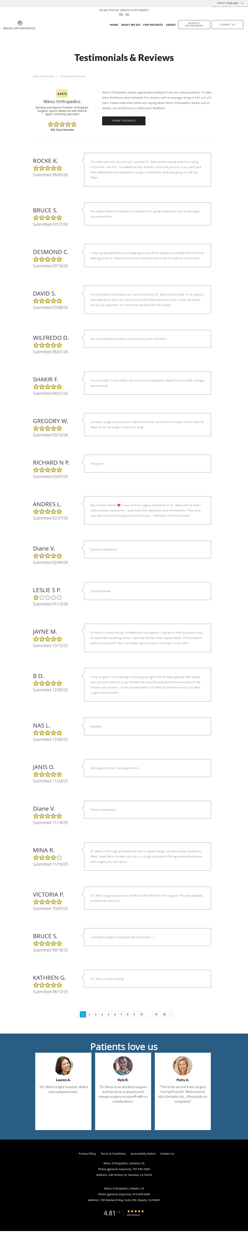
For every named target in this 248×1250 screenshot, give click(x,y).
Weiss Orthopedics (43, 76)
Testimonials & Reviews (73, 76)
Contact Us (167, 1153)
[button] (194, 24)
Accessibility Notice (143, 1153)
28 (164, 1014)
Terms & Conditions (113, 1153)
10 (141, 1014)
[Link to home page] (18, 24)
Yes (121, 14)
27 (156, 1014)
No (127, 14)
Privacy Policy (87, 1153)
